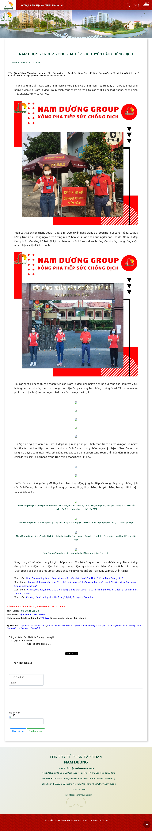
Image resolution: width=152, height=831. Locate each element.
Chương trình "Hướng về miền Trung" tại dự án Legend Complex (59, 597)
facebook (70, 802)
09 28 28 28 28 (30, 610)
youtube (81, 802)
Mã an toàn (14, 712)
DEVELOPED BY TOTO (99, 820)
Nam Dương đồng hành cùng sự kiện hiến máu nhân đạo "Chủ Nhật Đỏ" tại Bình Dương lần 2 (74, 578)
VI (135, 5)
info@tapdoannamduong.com (78, 795)
